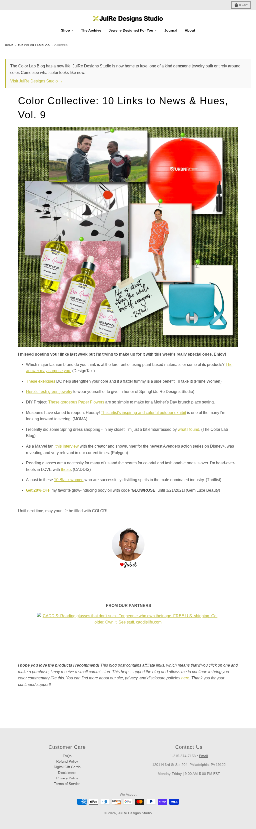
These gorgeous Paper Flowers (76, 402)
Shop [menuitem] (65, 30)
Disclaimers (67, 773)
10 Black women (69, 480)
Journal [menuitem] (170, 30)
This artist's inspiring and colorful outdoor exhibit (143, 412)
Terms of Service (67, 784)
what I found (188, 429)
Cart (243, 5)
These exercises (40, 381)
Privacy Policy (67, 778)
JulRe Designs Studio (135, 813)
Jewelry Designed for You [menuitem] (131, 30)
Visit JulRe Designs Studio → (36, 81)
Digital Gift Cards (67, 767)
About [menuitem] (190, 30)
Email (203, 756)
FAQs (67, 756)
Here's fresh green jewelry (49, 391)
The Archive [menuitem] (91, 30)
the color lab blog (34, 45)
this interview (67, 446)
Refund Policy (67, 761)
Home (9, 45)
